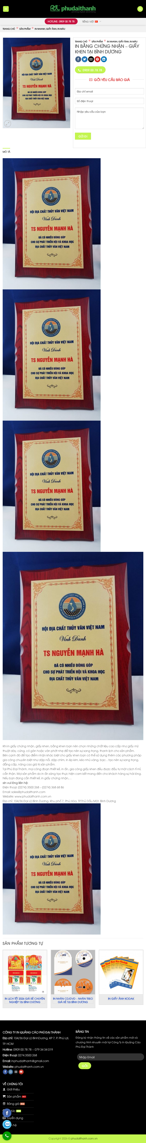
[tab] (6, 151)
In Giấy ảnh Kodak (121, 998)
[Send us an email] (16, 1071)
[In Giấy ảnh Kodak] (121, 972)
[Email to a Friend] (91, 59)
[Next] (143, 981)
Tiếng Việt (88, 21)
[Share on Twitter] (85, 59)
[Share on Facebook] (78, 59)
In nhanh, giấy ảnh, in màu (50, 28)
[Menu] (6, 9)
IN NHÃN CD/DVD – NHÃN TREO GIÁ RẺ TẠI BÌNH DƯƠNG (73, 1000)
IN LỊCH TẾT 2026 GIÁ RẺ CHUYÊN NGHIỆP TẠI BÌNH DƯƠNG (25, 1000)
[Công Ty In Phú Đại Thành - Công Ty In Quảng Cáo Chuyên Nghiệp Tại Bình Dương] (73, 9)
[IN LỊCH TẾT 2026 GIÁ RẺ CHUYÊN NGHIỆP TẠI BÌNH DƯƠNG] (25, 972)
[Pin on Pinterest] (97, 59)
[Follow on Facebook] (5, 1071)
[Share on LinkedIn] (104, 59)
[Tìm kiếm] (140, 9)
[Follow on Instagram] (10, 1071)
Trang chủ (9, 28)
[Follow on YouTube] (21, 1071)
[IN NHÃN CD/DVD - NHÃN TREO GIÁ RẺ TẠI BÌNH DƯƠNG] (73, 972)
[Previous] (3, 981)
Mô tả (6, 151)
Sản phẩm (24, 28)
